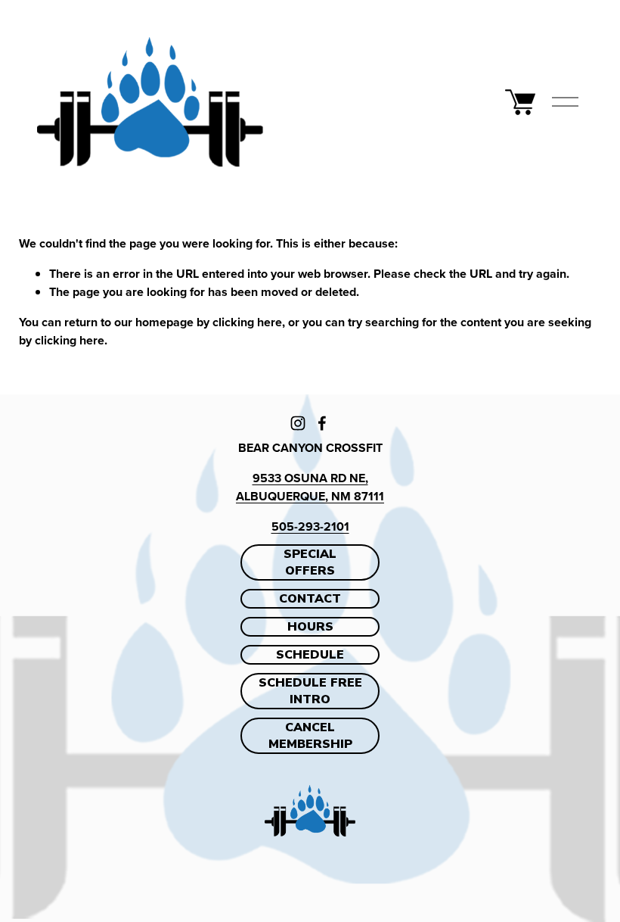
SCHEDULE (310, 654)
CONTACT (310, 598)
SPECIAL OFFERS (310, 562)
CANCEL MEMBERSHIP (310, 735)
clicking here (247, 322)
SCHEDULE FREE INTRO (310, 691)
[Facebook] (322, 423)
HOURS (310, 626)
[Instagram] (297, 423)
